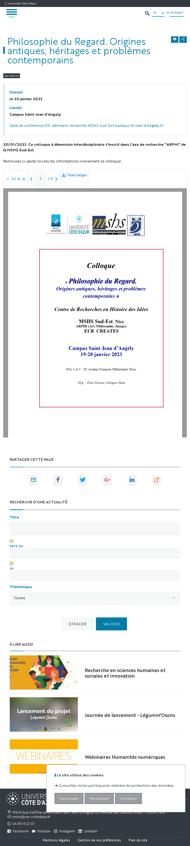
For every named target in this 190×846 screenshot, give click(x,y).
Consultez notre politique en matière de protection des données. (116, 785)
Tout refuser (128, 798)
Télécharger (77, 179)
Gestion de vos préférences (99, 840)
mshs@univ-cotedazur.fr (31, 817)
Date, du (16, 546)
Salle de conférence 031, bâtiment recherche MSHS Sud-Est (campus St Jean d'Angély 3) (86, 125)
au (12, 568)
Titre (14, 516)
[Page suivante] (56, 178)
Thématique (21, 586)
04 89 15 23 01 (23, 823)
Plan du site (138, 840)
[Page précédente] (31, 178)
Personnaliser (99, 798)
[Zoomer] (24, 178)
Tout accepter (69, 798)
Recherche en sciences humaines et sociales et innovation (125, 673)
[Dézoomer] (8, 178)
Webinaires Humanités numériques (125, 756)
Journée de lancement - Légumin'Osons (130, 715)
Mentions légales (56, 840)
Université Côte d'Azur (22, 3)
